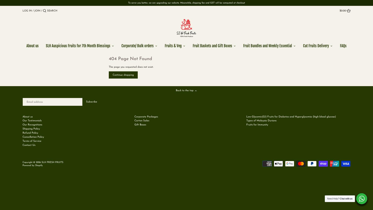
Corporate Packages (146, 117)
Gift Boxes (140, 124)
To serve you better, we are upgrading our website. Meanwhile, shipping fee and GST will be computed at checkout (186, 3)
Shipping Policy (31, 129)
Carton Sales (141, 120)
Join (37, 11)
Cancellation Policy (33, 137)
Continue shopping (123, 75)
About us (28, 117)
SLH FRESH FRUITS (52, 162)
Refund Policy (30, 133)
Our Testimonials (32, 120)
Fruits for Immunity (257, 124)
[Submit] (44, 11)
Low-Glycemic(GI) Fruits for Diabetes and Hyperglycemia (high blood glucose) (291, 117)
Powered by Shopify (33, 165)
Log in (27, 11)
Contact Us (29, 145)
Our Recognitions (32, 124)
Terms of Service (32, 141)
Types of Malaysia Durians (261, 120)
